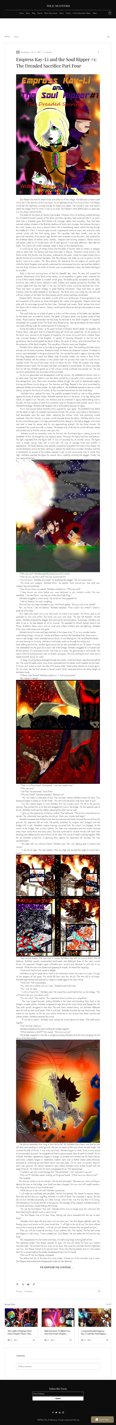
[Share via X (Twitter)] (23, 1284)
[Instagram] (63, 1412)
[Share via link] (34, 1284)
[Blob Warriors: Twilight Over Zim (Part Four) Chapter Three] (58, 1317)
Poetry (16, 36)
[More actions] (98, 52)
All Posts (7, 36)
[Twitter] (56, 1412)
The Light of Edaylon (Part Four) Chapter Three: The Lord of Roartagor (19, 1332)
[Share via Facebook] (17, 1284)
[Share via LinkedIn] (28, 1284)
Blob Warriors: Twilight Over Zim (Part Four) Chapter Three (57, 1332)
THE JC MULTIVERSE (58, 6)
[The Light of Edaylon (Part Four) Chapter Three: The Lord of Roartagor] (21, 1317)
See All (109, 1304)
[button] (109, 13)
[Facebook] (53, 1412)
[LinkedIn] (60, 1412)
